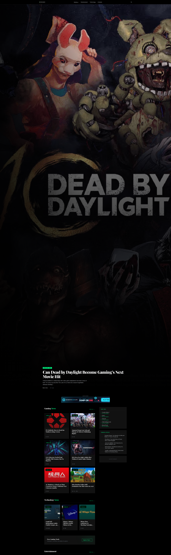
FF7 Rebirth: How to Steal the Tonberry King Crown (55, 431)
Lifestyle (100, 2)
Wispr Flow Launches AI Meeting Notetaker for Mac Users (87, 524)
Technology (93, 2)
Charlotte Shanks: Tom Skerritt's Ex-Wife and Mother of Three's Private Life (114, 436)
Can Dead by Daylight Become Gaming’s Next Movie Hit (83, 374)
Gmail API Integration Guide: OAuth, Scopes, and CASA (52, 524)
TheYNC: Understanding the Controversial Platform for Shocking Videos (114, 451)
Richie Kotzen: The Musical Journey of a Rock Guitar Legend (114, 447)
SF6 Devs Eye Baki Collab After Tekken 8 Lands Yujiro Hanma (82, 458)
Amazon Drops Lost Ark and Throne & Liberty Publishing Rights (81, 431)
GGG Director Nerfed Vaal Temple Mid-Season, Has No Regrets (55, 459)
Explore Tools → (87, 540)
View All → (92, 409)
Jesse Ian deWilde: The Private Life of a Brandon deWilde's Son (114, 443)
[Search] (131, 2)
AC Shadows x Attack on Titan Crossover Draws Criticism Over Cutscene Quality (56, 486)
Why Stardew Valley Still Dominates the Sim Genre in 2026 (83, 485)
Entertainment (84, 2)
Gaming (76, 2)
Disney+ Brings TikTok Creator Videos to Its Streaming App (68, 524)
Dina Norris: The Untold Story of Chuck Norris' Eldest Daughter (113, 440)
